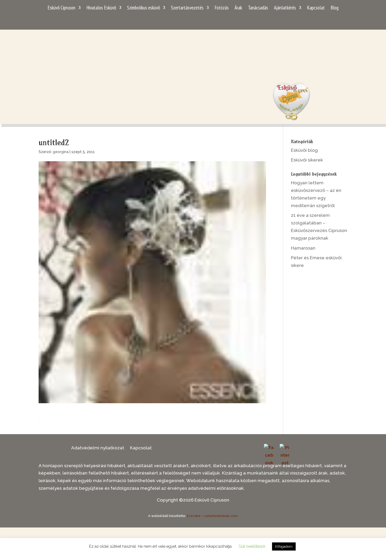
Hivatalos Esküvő (101, 8)
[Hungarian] (344, 20)
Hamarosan (303, 248)
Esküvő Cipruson (61, 8)
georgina (61, 152)
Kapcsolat (316, 8)
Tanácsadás (258, 8)
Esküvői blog (304, 150)
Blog (334, 8)
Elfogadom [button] (284, 546)
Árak (238, 8)
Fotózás (222, 8)
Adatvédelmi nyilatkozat (97, 448)
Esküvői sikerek (307, 160)
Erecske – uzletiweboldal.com (212, 516)
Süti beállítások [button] (252, 546)
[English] (337, 20)
